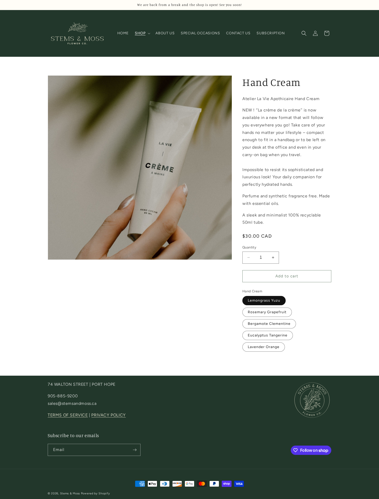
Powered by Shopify (95, 493)
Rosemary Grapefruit (267, 312)
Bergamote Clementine (269, 323)
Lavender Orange (263, 347)
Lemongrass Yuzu (264, 300)
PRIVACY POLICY (108, 415)
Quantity (249, 247)
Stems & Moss (70, 493)
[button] (142, 33)
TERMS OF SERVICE (68, 415)
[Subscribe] (134, 450)
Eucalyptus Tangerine (267, 335)
